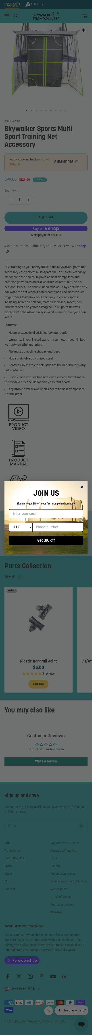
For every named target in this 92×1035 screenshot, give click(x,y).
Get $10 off (46, 541)
